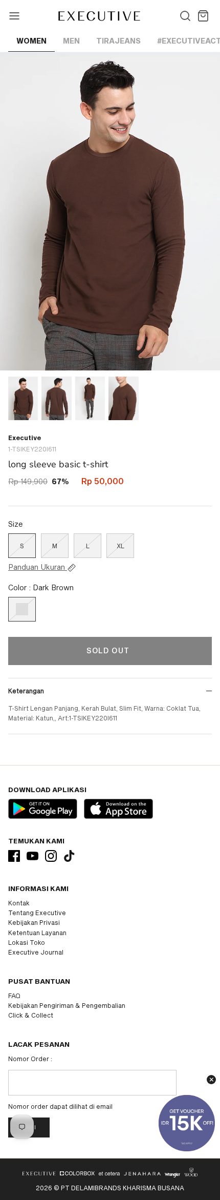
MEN (71, 40)
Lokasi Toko (26, 942)
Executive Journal (35, 952)
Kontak (19, 902)
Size (15, 524)
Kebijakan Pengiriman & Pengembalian (66, 1005)
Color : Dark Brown (41, 587)
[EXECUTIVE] (98, 16)
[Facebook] (14, 856)
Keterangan (26, 690)
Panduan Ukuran (37, 567)
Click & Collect (30, 1015)
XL (120, 545)
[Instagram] (51, 856)
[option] (110, 211)
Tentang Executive (37, 912)
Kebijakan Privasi (34, 922)
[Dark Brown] (22, 609)
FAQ (14, 995)
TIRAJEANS (118, 40)
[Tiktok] (69, 856)
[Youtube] (32, 856)
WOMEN (31, 40)
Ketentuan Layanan (37, 932)
